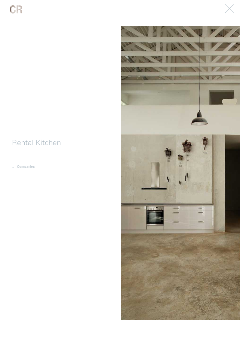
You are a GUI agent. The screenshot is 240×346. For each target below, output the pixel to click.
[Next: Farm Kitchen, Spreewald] (120, 173)
